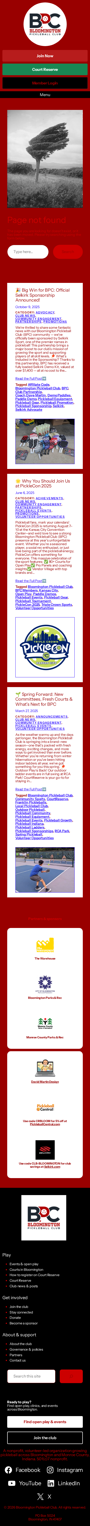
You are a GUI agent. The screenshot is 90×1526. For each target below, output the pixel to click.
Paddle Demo (25, 399)
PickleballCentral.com (45, 1124)
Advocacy (45, 312)
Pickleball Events (33, 510)
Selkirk (58, 406)
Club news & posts (24, 1286)
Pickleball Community (32, 813)
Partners (16, 1355)
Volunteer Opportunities (40, 516)
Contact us (18, 1360)
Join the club (19, 1306)
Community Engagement (38, 318)
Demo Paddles (59, 395)
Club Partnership (28, 392)
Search (68, 251)
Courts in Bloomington (26, 1269)
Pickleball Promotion (57, 402)
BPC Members (26, 590)
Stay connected (21, 1312)
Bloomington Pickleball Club (37, 388)
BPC (65, 388)
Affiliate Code (38, 384)
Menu (45, 94)
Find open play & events (45, 1421)
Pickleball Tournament (33, 601)
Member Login (45, 85)
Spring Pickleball (28, 834)
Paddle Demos (44, 594)
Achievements (49, 498)
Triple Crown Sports (56, 604)
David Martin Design (45, 1081)
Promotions (55, 321)
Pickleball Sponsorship (33, 406)
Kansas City (48, 590)
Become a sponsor (23, 1323)
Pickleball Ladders (29, 827)
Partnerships (28, 321)
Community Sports (30, 799)
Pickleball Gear (27, 402)
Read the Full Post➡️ (30, 378)
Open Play (23, 594)
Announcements (52, 716)
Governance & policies (26, 1349)
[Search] (71, 1376)
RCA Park (62, 831)
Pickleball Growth (58, 820)
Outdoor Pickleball (30, 809)
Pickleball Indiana (29, 823)
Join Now (45, 55)
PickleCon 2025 (27, 604)
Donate (15, 1317)
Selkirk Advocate (28, 409)
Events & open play (24, 1264)
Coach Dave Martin (30, 395)
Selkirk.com (52, 1166)
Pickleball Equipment (55, 399)
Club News (25, 315)
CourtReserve (57, 799)
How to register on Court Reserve (35, 1275)
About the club (21, 1344)
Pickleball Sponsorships (34, 831)
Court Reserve (45, 71)
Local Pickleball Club (31, 806)
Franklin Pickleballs (30, 802)
